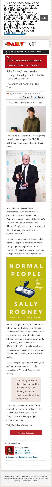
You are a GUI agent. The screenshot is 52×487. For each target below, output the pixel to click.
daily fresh (14, 61)
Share (27, 97)
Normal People (15, 65)
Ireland (20, 52)
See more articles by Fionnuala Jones (22, 457)
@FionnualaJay (24, 450)
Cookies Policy (14, 32)
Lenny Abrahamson (31, 61)
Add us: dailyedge (26, 432)
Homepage (6, 52)
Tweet (40, 97)
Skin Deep (29, 52)
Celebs (12, 52)
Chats (38, 52)
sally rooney (33, 65)
